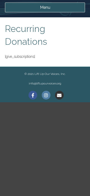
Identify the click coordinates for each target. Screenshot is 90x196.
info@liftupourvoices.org (45, 83)
